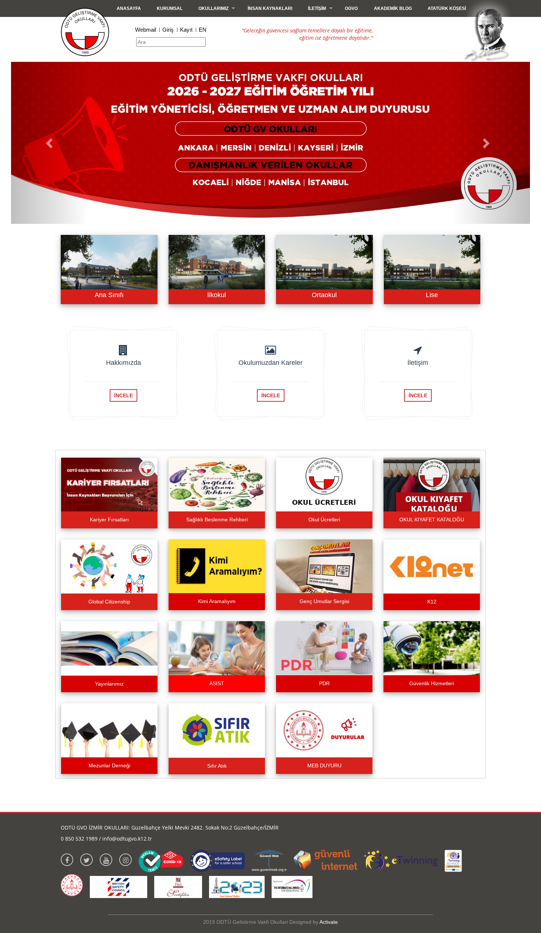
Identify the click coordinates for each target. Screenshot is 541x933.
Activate (328, 922)
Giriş (168, 30)
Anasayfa (129, 8)
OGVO (351, 8)
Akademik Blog (393, 8)
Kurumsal (170, 8)
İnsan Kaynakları (270, 8)
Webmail (145, 30)
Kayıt (186, 30)
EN (202, 30)
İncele (123, 395)
